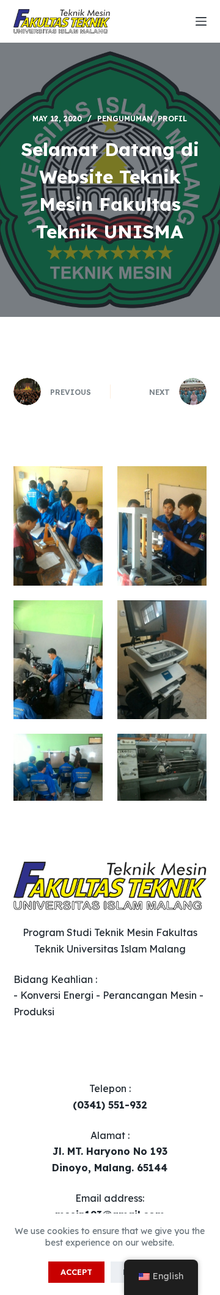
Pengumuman (125, 118)
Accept (76, 1272)
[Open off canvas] (201, 21)
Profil (172, 118)
